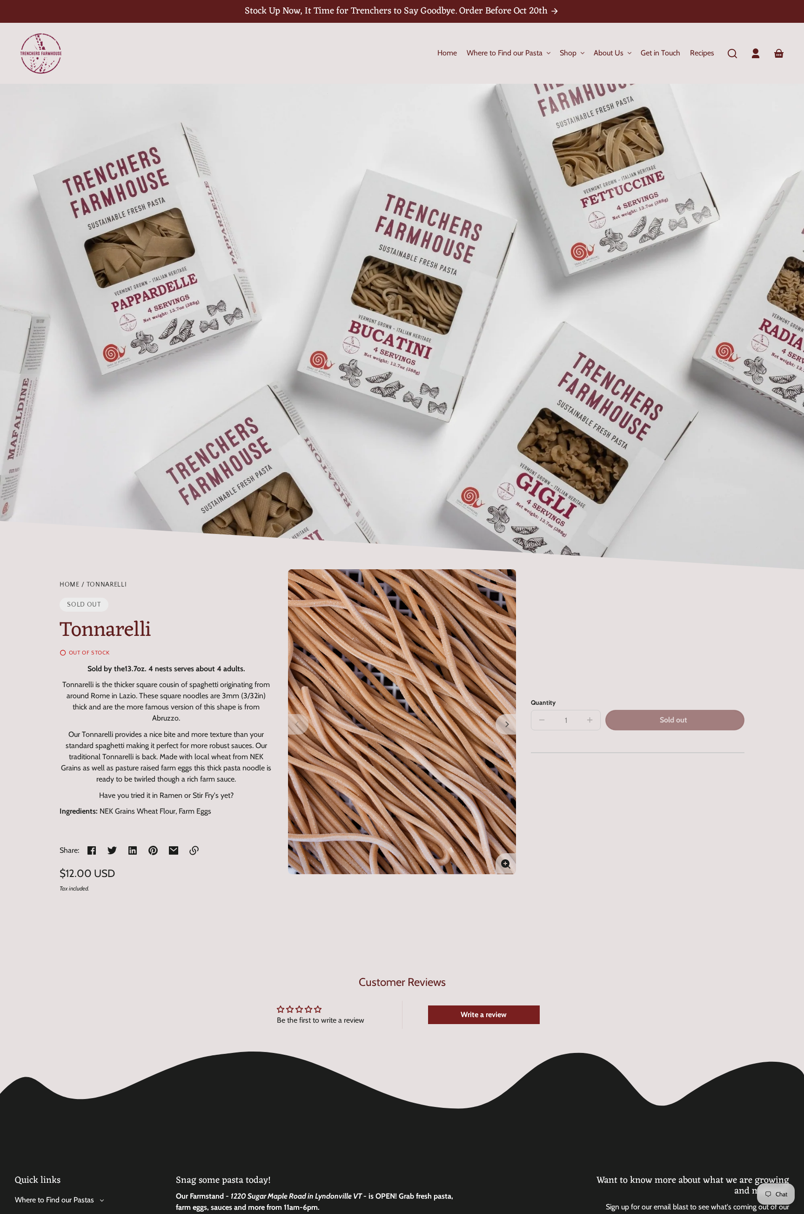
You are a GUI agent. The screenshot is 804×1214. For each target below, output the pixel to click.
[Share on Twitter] (112, 850)
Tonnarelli (107, 584)
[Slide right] (506, 724)
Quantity (543, 702)
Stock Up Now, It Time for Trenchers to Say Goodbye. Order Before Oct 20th (397, 11)
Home (70, 584)
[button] (732, 53)
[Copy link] (194, 850)
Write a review (484, 1014)
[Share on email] (173, 850)
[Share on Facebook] (91, 850)
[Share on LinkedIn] (132, 850)
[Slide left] (298, 724)
